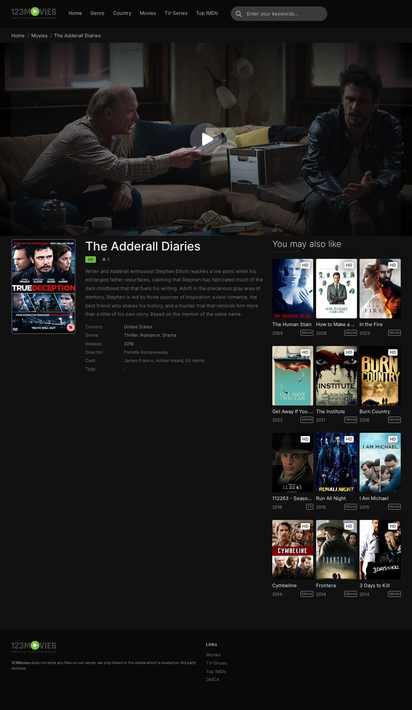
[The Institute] (336, 375)
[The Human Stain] (293, 288)
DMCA (212, 679)
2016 (129, 343)
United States (138, 326)
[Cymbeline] (293, 549)
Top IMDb (207, 13)
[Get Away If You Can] (293, 375)
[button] (206, 139)
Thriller (131, 335)
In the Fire (371, 324)
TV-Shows (216, 663)
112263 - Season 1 (293, 498)
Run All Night (331, 498)
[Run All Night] (336, 462)
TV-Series (176, 13)
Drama (169, 335)
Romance (150, 335)
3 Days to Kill (375, 585)
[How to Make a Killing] (336, 288)
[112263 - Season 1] (293, 462)
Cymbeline (284, 585)
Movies (148, 13)
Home (75, 13)
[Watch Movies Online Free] (33, 13)
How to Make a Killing (336, 324)
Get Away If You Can (293, 411)
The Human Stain (292, 324)
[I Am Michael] (380, 462)
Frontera (326, 585)
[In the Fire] (380, 288)
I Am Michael (374, 498)
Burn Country (375, 411)
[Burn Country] (380, 375)
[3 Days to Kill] (380, 549)
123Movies (20, 662)
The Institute (330, 411)
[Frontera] (336, 549)
